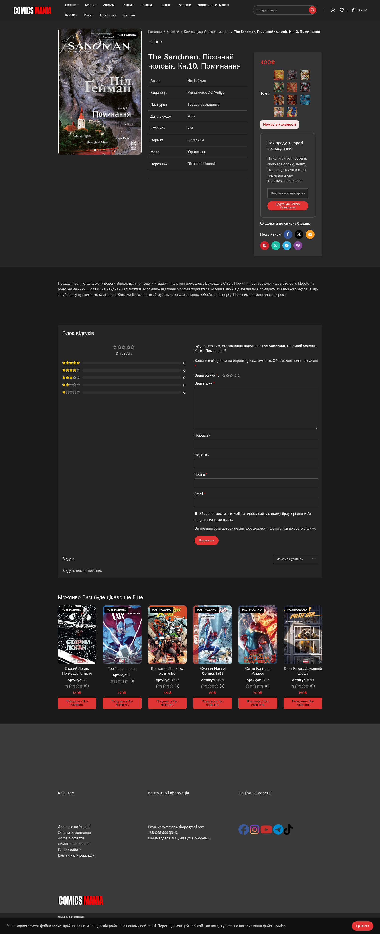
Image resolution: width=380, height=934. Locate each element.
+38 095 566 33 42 (163, 833)
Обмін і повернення (74, 844)
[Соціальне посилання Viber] (297, 245)
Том (264, 93)
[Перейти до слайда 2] (99, 150)
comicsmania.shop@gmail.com (181, 827)
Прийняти (362, 926)
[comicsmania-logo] (80, 899)
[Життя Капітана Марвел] (257, 634)
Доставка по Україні (74, 827)
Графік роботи (69, 849)
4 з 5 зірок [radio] (235, 375)
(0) (86, 686)
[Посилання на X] (299, 234)
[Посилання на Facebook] (288, 234)
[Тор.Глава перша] (122, 634)
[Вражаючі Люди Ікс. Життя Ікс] (167, 634)
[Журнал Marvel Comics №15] (212, 634)
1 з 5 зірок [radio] (224, 375)
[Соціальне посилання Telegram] (286, 245)
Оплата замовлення (74, 833)
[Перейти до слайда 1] (95, 150)
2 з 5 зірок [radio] (228, 375)
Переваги (203, 435)
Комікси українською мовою (206, 32)
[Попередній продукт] (151, 42)
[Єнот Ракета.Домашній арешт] (303, 634)
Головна (155, 32)
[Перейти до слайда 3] (104, 150)
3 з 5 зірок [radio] (231, 375)
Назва (201, 474)
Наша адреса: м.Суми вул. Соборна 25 (179, 838)
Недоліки (202, 455)
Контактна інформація (76, 855)
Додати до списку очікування (288, 205)
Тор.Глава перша (122, 668)
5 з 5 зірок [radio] (239, 375)
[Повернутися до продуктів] (156, 42)
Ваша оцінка (206, 375)
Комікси (173, 32)
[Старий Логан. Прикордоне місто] (77, 634)
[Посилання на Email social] (310, 234)
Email (200, 494)
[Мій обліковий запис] (333, 10)
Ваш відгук (205, 383)
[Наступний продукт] (161, 42)
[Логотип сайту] (32, 10)
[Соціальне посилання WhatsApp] (275, 245)
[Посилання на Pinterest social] (264, 245)
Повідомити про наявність (77, 703)
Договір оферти (71, 838)
